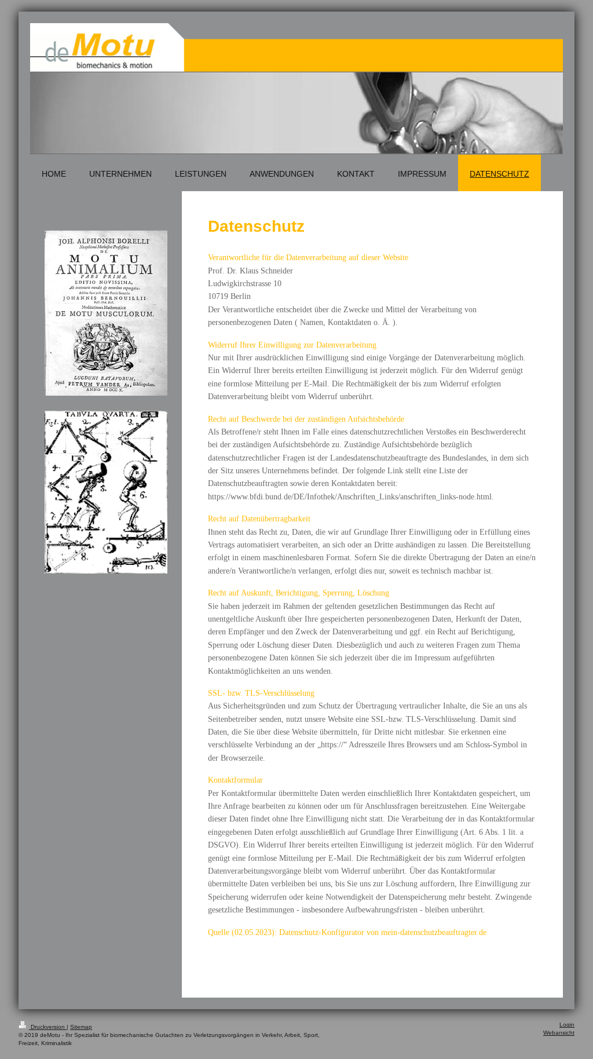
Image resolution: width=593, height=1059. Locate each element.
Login (566, 1024)
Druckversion (48, 1027)
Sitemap (81, 1027)
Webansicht (558, 1032)
